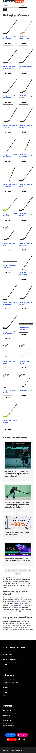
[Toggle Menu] (5, 9)
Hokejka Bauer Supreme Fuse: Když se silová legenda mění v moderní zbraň (17, 473)
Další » (18, 574)
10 (29, 571)
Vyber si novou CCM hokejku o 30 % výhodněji (17, 533)
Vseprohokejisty (8, 720)
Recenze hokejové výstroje (11, 662)
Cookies (5, 690)
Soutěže (5, 664)
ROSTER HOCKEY (8, 723)
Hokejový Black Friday (9, 659)
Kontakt (5, 685)
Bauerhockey (7, 718)
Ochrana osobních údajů (10, 682)
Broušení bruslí (7, 654)
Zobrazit (8, 43)
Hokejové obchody (8, 725)
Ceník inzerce (7, 695)
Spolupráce (6, 692)
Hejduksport (6, 715)
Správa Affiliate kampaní (10, 713)
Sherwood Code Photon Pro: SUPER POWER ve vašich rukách (17, 559)
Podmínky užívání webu (10, 680)
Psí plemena (7, 710)
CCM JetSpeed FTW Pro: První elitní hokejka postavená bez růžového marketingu (17, 504)
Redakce (5, 687)
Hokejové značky (8, 657)
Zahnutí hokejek (8, 652)
